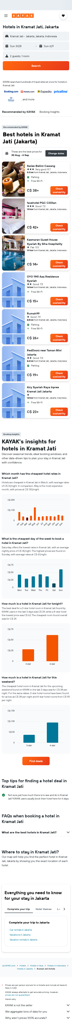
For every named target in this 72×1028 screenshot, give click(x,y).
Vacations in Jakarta (20, 934)
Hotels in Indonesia (56, 965)
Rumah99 (33, 313)
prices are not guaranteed (17, 995)
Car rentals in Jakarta (21, 929)
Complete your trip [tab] (18, 909)
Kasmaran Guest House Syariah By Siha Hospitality (44, 242)
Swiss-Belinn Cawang (41, 166)
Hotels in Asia (36, 965)
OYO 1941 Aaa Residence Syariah (43, 278)
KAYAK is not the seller (18, 1005)
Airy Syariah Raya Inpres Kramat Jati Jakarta (43, 389)
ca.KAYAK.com (8, 965)
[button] (6, 15)
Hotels (23, 965)
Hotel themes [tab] (44, 909)
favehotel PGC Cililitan (41, 202)
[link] (36, 761)
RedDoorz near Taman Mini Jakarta (44, 352)
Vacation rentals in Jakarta (23, 939)
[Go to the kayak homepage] (23, 16)
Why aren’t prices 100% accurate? (26, 1018)
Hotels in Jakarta (25, 968)
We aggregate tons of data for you (26, 1011)
